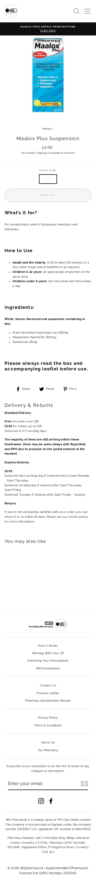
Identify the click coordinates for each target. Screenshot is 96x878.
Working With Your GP (48, 653)
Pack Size (47, 170)
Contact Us (48, 685)
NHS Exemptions (48, 668)
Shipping (42, 152)
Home (46, 129)
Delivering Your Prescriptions (47, 660)
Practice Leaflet (48, 693)
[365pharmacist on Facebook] (51, 801)
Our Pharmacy (48, 750)
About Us (48, 742)
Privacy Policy (48, 717)
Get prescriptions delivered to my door (48, 850)
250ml (48, 179)
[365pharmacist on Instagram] (41, 801)
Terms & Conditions (48, 725)
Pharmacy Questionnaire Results (48, 700)
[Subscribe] (84, 783)
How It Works (48, 646)
